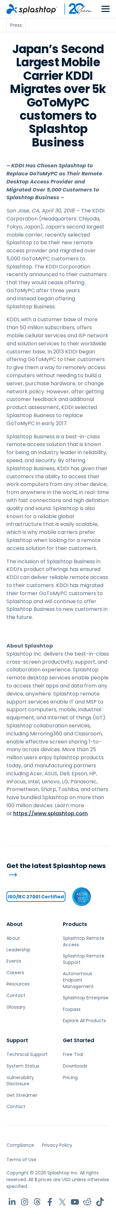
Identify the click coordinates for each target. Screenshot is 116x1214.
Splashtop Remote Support (83, 959)
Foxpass (72, 1009)
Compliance (20, 1145)
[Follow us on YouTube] (75, 1202)
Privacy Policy (57, 1145)
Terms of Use (21, 1159)
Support (17, 1040)
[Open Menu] (105, 9)
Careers (15, 972)
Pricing (70, 1077)
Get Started (78, 1040)
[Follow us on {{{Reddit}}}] (87, 1202)
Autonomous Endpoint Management (78, 979)
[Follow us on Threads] (37, 1202)
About (14, 924)
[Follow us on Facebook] (49, 1202)
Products (75, 924)
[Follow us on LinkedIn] (12, 1202)
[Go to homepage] (31, 9)
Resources (18, 984)
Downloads (75, 1066)
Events (13, 961)
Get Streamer (21, 1095)
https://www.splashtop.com (50, 813)
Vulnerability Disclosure (20, 1080)
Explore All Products (84, 1020)
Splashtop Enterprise (86, 998)
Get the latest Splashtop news (56, 866)
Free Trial (73, 1054)
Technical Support (27, 1054)
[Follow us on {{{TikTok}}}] (100, 1202)
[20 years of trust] (75, 9)
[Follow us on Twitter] (62, 1202)
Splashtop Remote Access (83, 941)
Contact (15, 995)
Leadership (18, 950)
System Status (22, 1066)
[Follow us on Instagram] (24, 1202)
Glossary (15, 1007)
